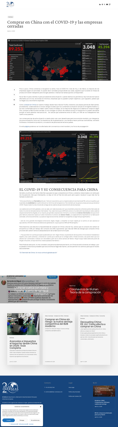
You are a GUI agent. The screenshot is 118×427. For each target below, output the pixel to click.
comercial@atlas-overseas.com (53, 392)
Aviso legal (31, 424)
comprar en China (30, 105)
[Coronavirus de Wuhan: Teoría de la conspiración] (88, 289)
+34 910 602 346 (50, 387)
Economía (102, 316)
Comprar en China (58, 316)
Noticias (10, 17)
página (27, 126)
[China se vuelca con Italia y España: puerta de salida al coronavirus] (29, 289)
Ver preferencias (35, 420)
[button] (40, 406)
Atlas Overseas (49, 316)
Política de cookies (14, 424)
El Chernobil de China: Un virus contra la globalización (38, 253)
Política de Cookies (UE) (75, 396)
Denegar (22, 420)
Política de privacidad (23, 424)
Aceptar (9, 420)
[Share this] (14, 89)
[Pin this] (14, 104)
